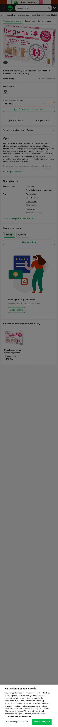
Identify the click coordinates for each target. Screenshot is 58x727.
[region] (29, 706)
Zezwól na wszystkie (41, 722)
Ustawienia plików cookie (17, 722)
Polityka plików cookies (21, 716)
